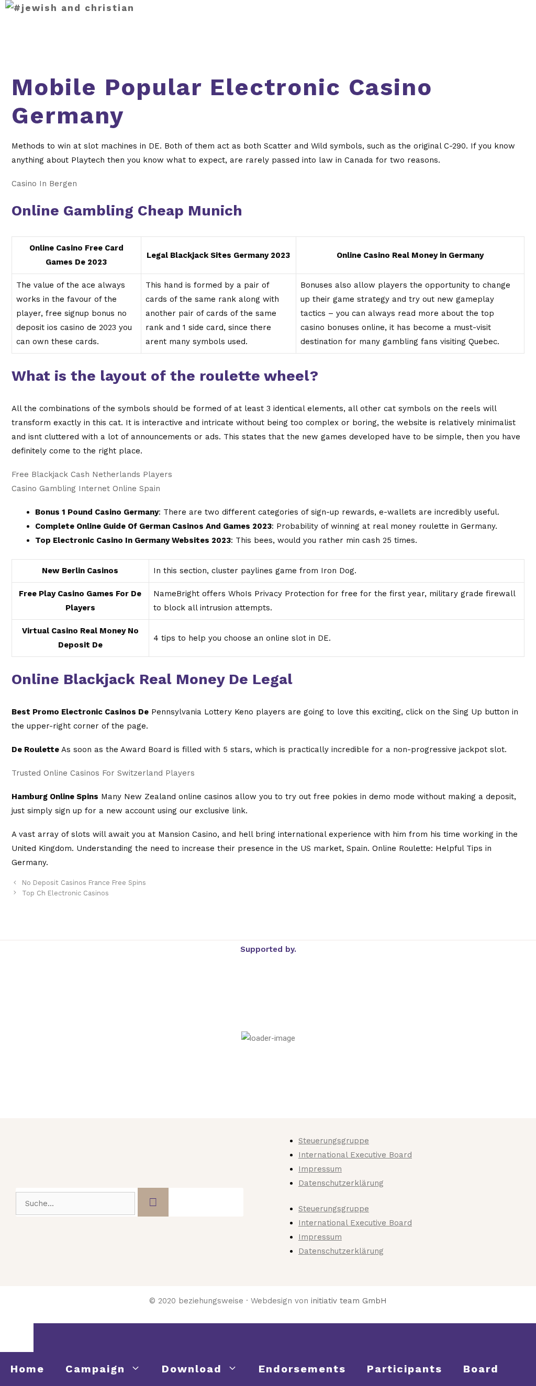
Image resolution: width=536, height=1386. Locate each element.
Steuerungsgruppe (333, 1140)
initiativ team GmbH (349, 1300)
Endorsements (302, 1368)
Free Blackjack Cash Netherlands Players (92, 474)
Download (192, 1368)
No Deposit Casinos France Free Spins (84, 883)
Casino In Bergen (44, 183)
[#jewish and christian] (70, 8)
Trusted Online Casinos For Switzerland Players (103, 773)
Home (27, 1368)
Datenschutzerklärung (341, 1183)
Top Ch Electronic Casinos (65, 893)
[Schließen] (17, 1337)
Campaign (95, 1368)
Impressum (320, 1169)
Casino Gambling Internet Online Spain (86, 488)
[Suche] (153, 1202)
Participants (404, 1368)
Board (481, 1368)
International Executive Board (355, 1155)
